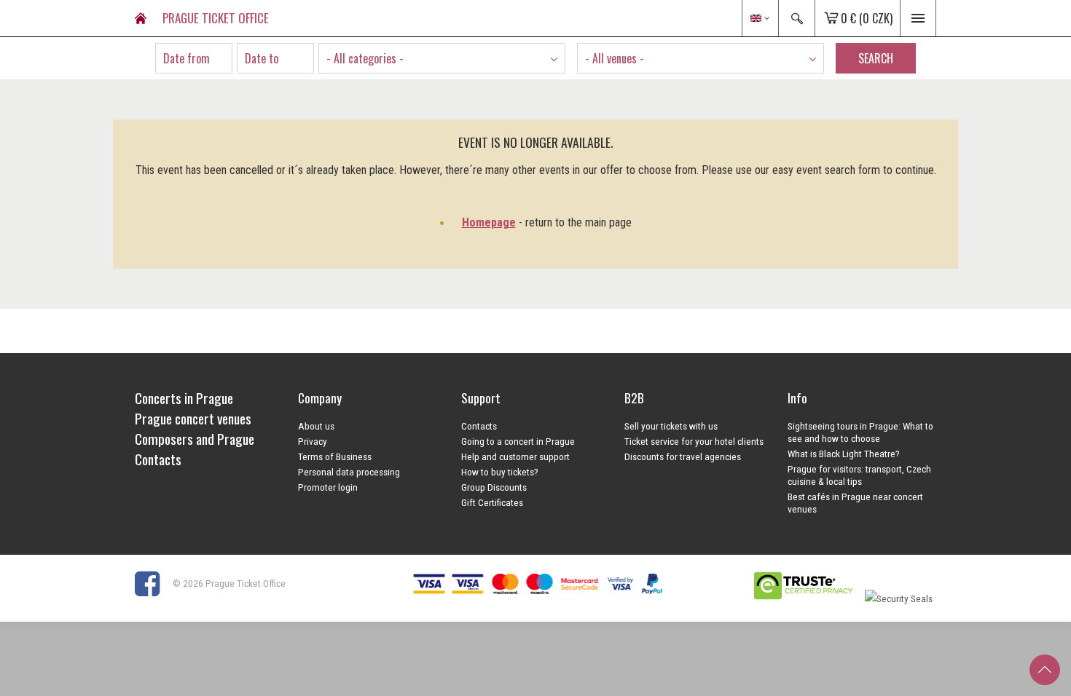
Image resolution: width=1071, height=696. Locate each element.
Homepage (489, 222)
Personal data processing (349, 472)
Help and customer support (515, 456)
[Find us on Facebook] (152, 583)
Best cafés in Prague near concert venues (855, 503)
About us (316, 426)
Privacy (312, 441)
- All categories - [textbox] (365, 58)
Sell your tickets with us (671, 426)
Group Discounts (494, 487)
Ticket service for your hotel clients (694, 441)
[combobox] (441, 58)
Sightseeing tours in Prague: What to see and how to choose (860, 432)
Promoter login (328, 487)
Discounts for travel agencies (682, 456)
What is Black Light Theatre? (844, 453)
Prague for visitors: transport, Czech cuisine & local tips (859, 475)
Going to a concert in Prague (518, 441)
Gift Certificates (492, 502)
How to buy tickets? (499, 472)
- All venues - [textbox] (614, 58)
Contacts (479, 426)
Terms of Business (335, 456)
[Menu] (918, 18)
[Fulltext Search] (796, 18)
